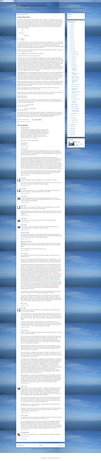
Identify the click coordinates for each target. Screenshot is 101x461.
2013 (71, 46)
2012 (71, 48)
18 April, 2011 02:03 (25, 175)
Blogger (57, 458)
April (72, 64)
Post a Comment (22, 438)
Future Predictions (75, 108)
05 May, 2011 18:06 (25, 436)
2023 (71, 26)
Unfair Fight (73, 97)
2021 (71, 30)
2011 (71, 50)
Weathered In (74, 113)
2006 (71, 132)
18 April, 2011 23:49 (25, 238)
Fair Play (73, 115)
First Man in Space (75, 98)
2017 (71, 38)
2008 (71, 128)
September (74, 54)
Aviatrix (22, 196)
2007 (71, 130)
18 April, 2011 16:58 (25, 202)
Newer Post (20, 445)
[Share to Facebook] (39, 119)
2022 (71, 28)
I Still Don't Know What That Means (75, 81)
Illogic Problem (74, 106)
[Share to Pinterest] (40, 119)
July (72, 58)
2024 (71, 24)
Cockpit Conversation (31, 5)
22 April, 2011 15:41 (25, 429)
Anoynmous (23, 232)
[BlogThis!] (36, 119)
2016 (71, 40)
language (23, 121)
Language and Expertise (74, 89)
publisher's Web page (46, 165)
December (73, 52)
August (73, 56)
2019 (71, 34)
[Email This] (35, 119)
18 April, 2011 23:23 (25, 229)
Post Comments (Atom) (43, 449)
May (72, 62)
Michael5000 (23, 432)
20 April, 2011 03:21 (25, 412)
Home (40, 445)
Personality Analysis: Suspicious (74, 69)
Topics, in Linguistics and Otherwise (75, 73)
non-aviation (27, 121)
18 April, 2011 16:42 (25, 185)
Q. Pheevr (23, 148)
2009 (71, 126)
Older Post (61, 445)
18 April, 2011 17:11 (25, 215)
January (73, 122)
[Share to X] (38, 119)
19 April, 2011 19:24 (25, 383)
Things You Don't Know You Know (75, 77)
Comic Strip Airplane (73, 101)
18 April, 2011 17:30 (25, 222)
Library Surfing (74, 65)
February (73, 120)
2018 (71, 36)
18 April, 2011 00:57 (25, 146)
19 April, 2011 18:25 (25, 250)
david (22, 178)
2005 (71, 134)
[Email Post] (32, 119)
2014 (71, 44)
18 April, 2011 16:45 (25, 193)
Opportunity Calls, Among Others (75, 111)
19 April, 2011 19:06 (25, 327)
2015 (71, 42)
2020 (71, 32)
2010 (71, 124)
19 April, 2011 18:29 (25, 305)
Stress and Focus (75, 84)
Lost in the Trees (75, 86)
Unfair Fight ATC (75, 95)
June (72, 60)
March (73, 118)
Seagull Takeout (74, 104)
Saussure (34, 190)
